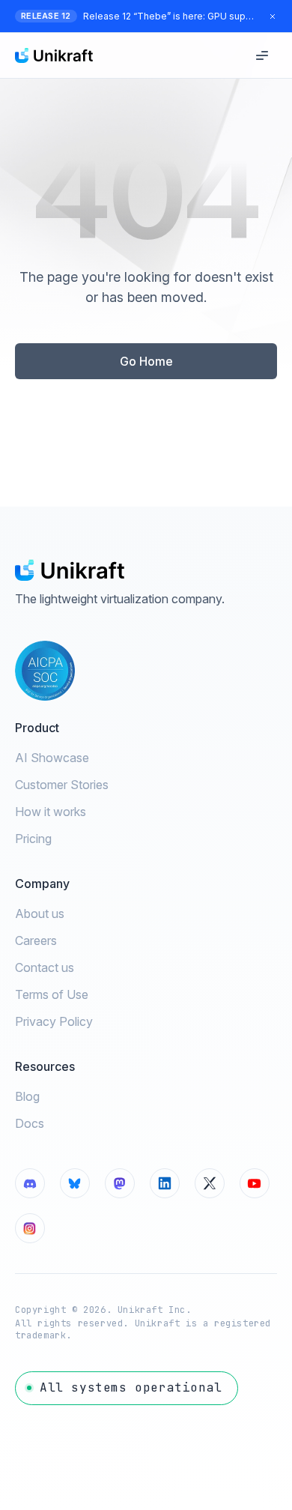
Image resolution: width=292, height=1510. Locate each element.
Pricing (33, 838)
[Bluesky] (75, 1183)
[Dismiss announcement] (273, 16)
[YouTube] (255, 1183)
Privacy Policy (54, 1021)
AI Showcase (52, 757)
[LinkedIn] (165, 1183)
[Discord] (30, 1183)
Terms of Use (51, 994)
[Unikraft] (54, 55)
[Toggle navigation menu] (262, 55)
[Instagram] (30, 1228)
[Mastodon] (120, 1183)
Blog (27, 1096)
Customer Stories (62, 784)
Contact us (44, 967)
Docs (29, 1123)
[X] (210, 1183)
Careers (36, 940)
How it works (50, 811)
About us (39, 913)
